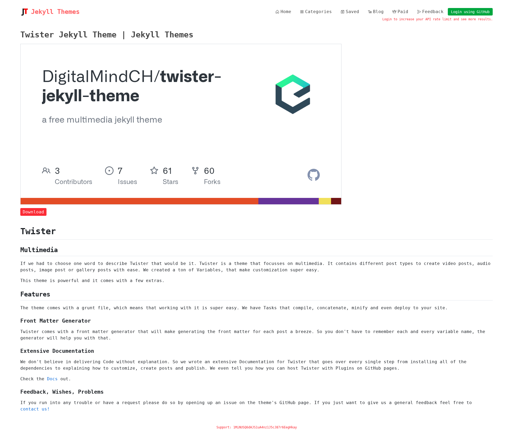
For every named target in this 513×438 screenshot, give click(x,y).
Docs (52, 378)
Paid (403, 11)
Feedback (433, 11)
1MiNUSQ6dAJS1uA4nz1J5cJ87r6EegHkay (265, 427)
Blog (378, 11)
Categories (318, 11)
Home (286, 11)
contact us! (35, 409)
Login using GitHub (470, 12)
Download (33, 211)
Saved (352, 11)
